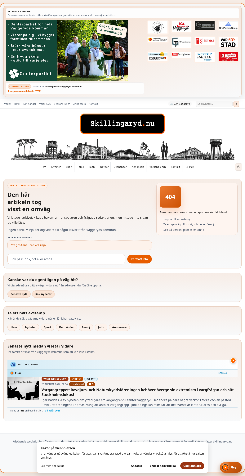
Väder (7, 104)
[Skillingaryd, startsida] (122, 123)
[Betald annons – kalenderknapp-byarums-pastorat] (158, 56)
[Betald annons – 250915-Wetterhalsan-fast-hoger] (205, 56)
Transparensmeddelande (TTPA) (24, 91)
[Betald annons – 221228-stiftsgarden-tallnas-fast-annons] (158, 27)
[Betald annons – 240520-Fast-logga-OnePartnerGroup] (228, 25)
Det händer (29, 104)
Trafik (17, 104)
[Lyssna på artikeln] (233, 360)
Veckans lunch (62, 104)
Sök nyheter (43, 294)
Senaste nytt (19, 294)
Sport (47, 327)
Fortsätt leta (139, 259)
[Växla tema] (238, 167)
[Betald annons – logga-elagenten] (228, 56)
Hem (14, 327)
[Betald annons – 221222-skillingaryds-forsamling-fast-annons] (158, 39)
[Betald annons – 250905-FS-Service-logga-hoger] (205, 41)
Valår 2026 (45, 104)
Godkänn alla (192, 466)
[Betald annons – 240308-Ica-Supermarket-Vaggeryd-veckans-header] (181, 27)
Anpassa (136, 466)
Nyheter (30, 327)
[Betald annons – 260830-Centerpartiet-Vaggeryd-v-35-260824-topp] (75, 50)
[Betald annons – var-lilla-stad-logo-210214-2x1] (228, 42)
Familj (86, 327)
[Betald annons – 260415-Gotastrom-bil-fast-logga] (205, 25)
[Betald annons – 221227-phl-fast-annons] (181, 54)
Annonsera (79, 104)
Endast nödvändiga (163, 466)
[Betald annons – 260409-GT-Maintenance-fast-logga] (181, 42)
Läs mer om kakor (52, 466)
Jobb (101, 327)
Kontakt (93, 104)
